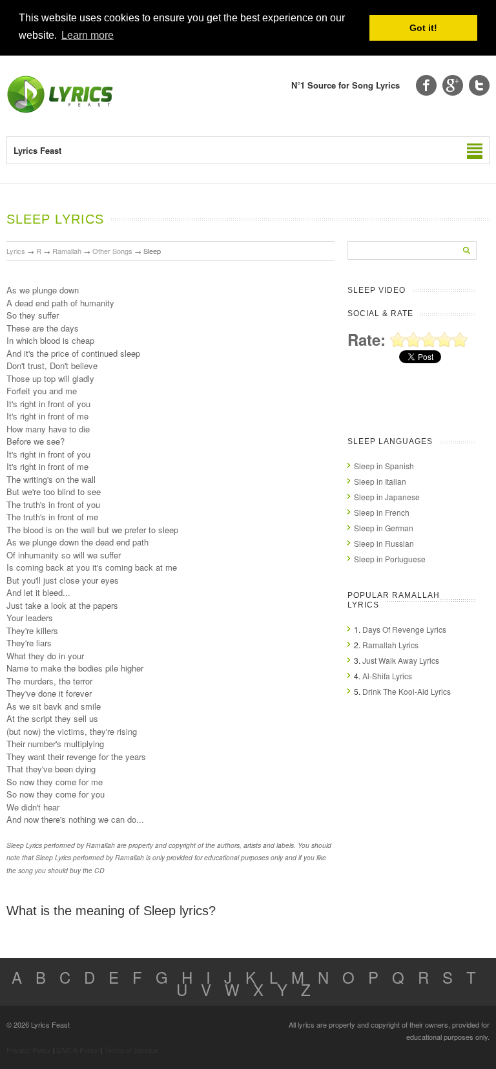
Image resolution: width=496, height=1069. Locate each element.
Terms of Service (131, 1049)
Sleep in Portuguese (390, 558)
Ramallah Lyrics (390, 644)
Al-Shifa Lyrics (387, 675)
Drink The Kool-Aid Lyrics (406, 691)
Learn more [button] (87, 35)
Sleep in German (383, 527)
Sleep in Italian (380, 481)
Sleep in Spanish (384, 465)
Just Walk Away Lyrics (400, 660)
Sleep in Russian (384, 543)
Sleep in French (381, 512)
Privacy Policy (28, 1049)
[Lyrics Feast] (60, 110)
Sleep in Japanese (387, 496)
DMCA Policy (77, 1049)
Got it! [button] (423, 28)
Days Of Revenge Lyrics (404, 629)
